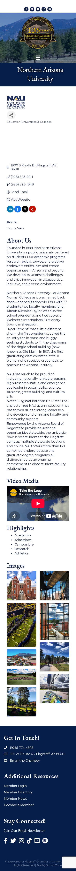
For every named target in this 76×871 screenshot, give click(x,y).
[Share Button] (11, 115)
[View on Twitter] (25, 211)
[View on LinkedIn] (10, 211)
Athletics (21, 553)
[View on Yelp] (32, 211)
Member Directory (18, 792)
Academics (23, 535)
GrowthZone (54, 865)
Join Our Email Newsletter (24, 831)
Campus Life (24, 544)
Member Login (15, 786)
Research (22, 549)
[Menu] (38, 58)
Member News (15, 799)
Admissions (23, 540)
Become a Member (19, 805)
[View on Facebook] (17, 211)
